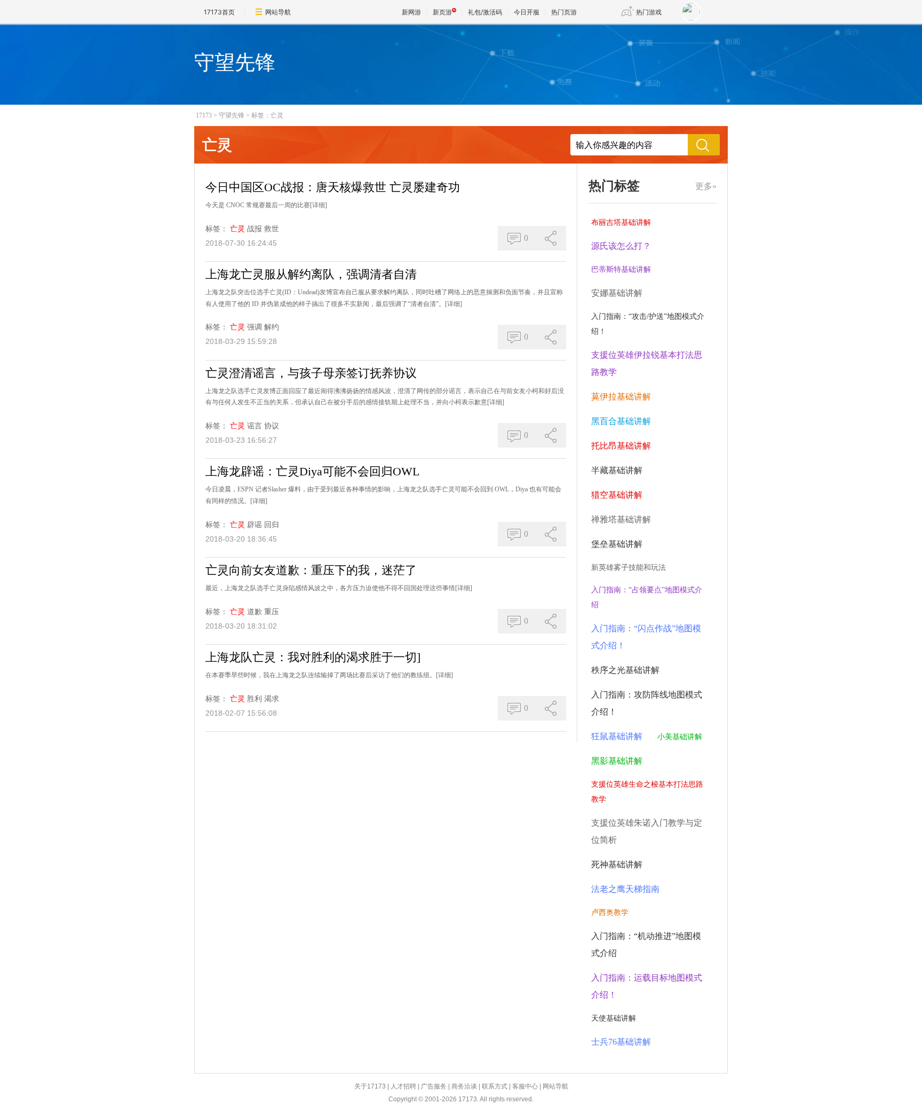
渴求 (271, 699)
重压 (271, 612)
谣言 (254, 426)
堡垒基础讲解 (616, 544)
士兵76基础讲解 (621, 1041)
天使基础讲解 (613, 1018)
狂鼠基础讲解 (616, 736)
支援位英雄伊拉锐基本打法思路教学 (646, 363)
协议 (271, 426)
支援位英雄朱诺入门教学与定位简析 (646, 831)
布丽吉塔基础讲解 (621, 222)
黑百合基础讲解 (621, 421)
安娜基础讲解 (616, 292)
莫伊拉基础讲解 (621, 396)
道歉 (254, 612)
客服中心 (525, 1086)
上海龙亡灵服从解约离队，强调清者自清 (311, 274)
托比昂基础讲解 (621, 445)
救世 (271, 229)
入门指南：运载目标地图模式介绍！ (646, 986)
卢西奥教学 (610, 913)
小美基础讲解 (679, 737)
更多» (706, 186)
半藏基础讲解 (616, 470)
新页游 (442, 12)
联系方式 (494, 1086)
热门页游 (564, 12)
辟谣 (254, 525)
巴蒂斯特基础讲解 (621, 269)
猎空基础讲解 (616, 494)
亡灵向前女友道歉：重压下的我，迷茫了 (311, 570)
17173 (204, 115)
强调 (254, 327)
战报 (254, 229)
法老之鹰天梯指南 (625, 889)
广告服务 (434, 1086)
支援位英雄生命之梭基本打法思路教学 (647, 791)
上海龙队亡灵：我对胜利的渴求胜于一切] (312, 657)
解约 (271, 327)
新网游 (411, 12)
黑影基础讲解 (616, 760)
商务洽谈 (464, 1086)
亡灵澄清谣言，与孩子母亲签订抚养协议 (311, 373)
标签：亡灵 (267, 115)
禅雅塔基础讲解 (621, 519)
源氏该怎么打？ (621, 245)
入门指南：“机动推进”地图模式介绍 (646, 944)
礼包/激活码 (485, 12)
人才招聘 (403, 1086)
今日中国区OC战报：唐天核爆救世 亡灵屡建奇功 (332, 187)
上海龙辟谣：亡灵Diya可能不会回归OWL (312, 471)
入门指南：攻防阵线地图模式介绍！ (646, 703)
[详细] (318, 205)
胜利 (254, 699)
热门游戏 (649, 12)
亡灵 (237, 229)
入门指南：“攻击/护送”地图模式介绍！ (647, 323)
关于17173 (370, 1086)
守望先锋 (231, 115)
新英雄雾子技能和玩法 (628, 567)
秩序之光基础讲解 (625, 670)
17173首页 (219, 12)
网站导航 (278, 12)
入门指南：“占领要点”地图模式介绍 (646, 597)
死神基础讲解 (616, 864)
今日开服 (526, 12)
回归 (271, 525)
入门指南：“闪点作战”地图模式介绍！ (646, 637)
